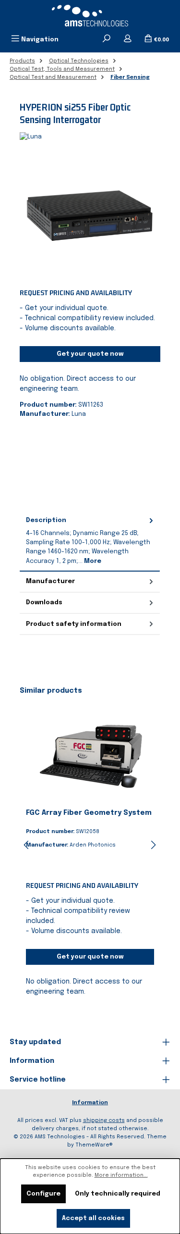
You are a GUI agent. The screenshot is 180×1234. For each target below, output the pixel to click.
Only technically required (117, 1194)
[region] (90, 216)
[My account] (127, 39)
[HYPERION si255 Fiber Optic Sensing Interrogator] (90, 215)
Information (90, 1103)
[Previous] (27, 844)
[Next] (153, 844)
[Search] (106, 39)
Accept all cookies (93, 1218)
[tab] (90, 540)
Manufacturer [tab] (50, 581)
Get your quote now (90, 354)
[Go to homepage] (90, 15)
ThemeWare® (94, 1145)
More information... (121, 1175)
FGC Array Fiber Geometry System (89, 813)
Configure (43, 1194)
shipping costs (104, 1120)
